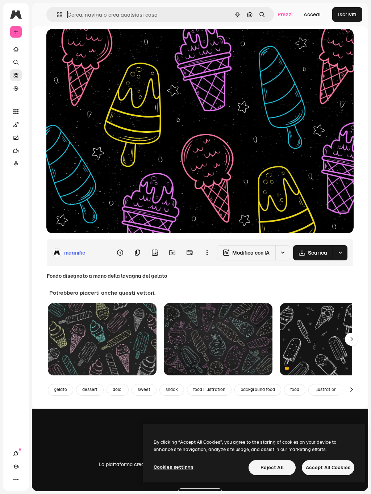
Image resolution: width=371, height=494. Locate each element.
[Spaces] (16, 125)
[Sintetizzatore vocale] (16, 164)
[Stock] (16, 75)
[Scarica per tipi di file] (340, 252)
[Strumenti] (16, 112)
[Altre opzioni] (207, 253)
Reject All (272, 467)
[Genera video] (16, 151)
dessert (89, 389)
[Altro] (16, 479)
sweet (144, 389)
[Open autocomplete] (57, 14)
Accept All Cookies (328, 467)
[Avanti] (351, 339)
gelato (60, 389)
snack (172, 389)
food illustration (209, 389)
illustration (325, 389)
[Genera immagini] (16, 138)
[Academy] (16, 466)
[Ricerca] (16, 62)
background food (258, 389)
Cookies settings (173, 467)
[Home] (16, 49)
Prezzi (285, 14)
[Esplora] (16, 88)
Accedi (312, 14)
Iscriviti (347, 14)
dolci (117, 389)
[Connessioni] (16, 453)
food (294, 389)
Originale (94, 42)
